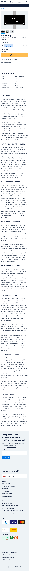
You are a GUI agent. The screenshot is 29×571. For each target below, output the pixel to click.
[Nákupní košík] (26, 2)
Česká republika (9, 476)
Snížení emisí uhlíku (8, 508)
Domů (2, 8)
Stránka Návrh (6, 483)
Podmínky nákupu (6, 554)
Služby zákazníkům (7, 496)
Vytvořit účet (6, 491)
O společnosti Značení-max (10, 505)
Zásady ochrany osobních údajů (9, 552)
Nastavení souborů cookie (8, 557)
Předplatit (6, 457)
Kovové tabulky (8, 8)
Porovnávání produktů (8, 486)
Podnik (3, 559)
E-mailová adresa (6, 449)
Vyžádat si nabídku (7, 493)
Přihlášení (5, 488)
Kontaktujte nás (7, 503)
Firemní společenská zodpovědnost (12, 510)
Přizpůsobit (16, 55)
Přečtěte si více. (11, 447)
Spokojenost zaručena (8, 513)
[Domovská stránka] (14, 471)
